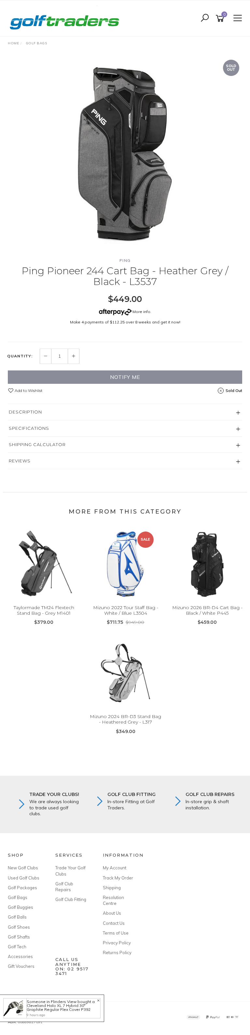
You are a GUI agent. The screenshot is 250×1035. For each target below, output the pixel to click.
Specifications (29, 428)
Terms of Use (116, 933)
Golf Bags (17, 897)
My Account (114, 867)
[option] (125, 154)
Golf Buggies (20, 907)
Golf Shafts (19, 936)
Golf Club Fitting (70, 899)
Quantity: (20, 356)
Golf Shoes (19, 927)
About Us (112, 913)
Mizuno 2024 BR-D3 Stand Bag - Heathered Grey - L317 (125, 719)
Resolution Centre (113, 900)
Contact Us (114, 923)
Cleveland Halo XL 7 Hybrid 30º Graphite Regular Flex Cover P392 (58, 1007)
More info (141, 311)
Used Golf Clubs (23, 877)
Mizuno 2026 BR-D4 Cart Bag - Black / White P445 (207, 610)
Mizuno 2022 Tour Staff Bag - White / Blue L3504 (125, 610)
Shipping (112, 887)
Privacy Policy (117, 942)
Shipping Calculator (37, 444)
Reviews (20, 460)
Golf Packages (22, 887)
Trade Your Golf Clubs (70, 870)
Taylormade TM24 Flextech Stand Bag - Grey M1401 (44, 610)
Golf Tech (17, 946)
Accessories (20, 956)
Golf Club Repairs (64, 886)
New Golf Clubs (23, 867)
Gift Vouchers (21, 966)
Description (25, 411)
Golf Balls (17, 917)
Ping (125, 260)
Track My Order (118, 877)
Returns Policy (117, 952)
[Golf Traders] (66, 18)
